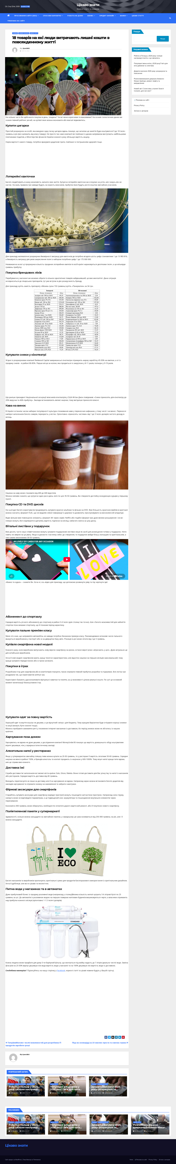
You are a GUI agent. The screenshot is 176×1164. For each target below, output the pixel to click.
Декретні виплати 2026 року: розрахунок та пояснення (105, 1089)
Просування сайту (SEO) (25, 16)
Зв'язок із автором (141, 111)
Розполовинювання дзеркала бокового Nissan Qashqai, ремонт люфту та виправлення (149, 81)
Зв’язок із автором (164, 1159)
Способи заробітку (52, 16)
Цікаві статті (138, 16)
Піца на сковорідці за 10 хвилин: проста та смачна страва (99, 1043)
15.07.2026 (97, 1131)
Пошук (136, 31)
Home (131, 1159)
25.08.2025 (139, 1131)
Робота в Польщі (20, 1084)
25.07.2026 (56, 1131)
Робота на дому (75, 16)
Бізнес (90, 16)
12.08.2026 (14, 1131)
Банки (123, 16)
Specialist (26, 48)
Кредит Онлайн (107, 16)
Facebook (61, 970)
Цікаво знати (88, 5)
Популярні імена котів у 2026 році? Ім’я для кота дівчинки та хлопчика (65, 1089)
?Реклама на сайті (16, 21)
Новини (15, 33)
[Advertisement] (67, 160)
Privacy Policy (139, 105)
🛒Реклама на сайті (141, 100)
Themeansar (36, 1159)
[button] (170, 18)
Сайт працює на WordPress (13, 1159)
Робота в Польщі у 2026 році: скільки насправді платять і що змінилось (23, 1089)
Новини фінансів (24, 33)
